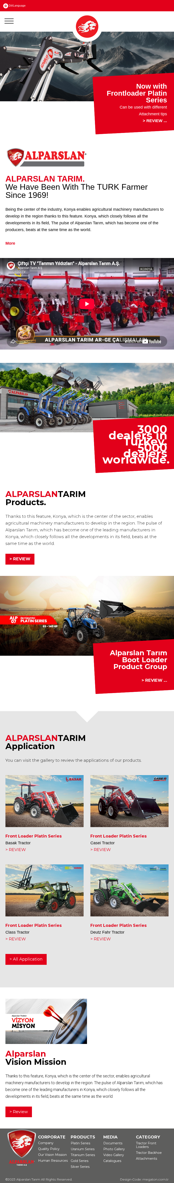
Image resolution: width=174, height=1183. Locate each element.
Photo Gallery (114, 1156)
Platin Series (80, 1150)
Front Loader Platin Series (33, 842)
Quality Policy (49, 1155)
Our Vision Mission (52, 1161)
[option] (87, 86)
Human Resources (53, 1167)
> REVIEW (20, 565)
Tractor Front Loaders (146, 1151)
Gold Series (79, 1167)
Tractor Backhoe (149, 1159)
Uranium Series (82, 1156)
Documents (112, 1150)
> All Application (26, 965)
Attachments (146, 1165)
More (10, 249)
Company (45, 1150)
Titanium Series (83, 1161)
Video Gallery (113, 1161)
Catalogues (112, 1167)
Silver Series (80, 1173)
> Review (19, 1118)
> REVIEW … (154, 686)
